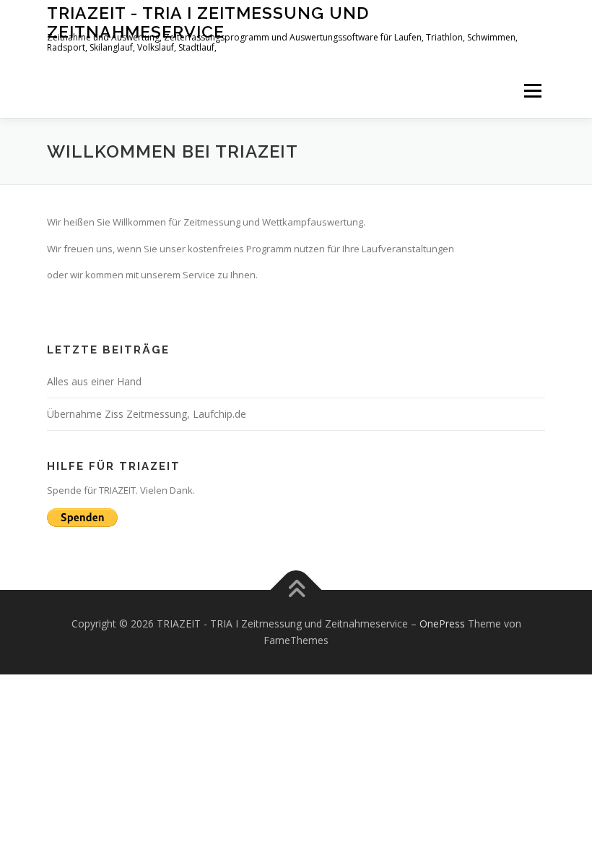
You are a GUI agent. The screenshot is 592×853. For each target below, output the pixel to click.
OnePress (442, 623)
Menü (532, 90)
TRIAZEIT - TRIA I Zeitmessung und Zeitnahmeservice (208, 22)
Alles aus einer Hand (94, 381)
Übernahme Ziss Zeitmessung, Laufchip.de (146, 414)
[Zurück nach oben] (296, 589)
